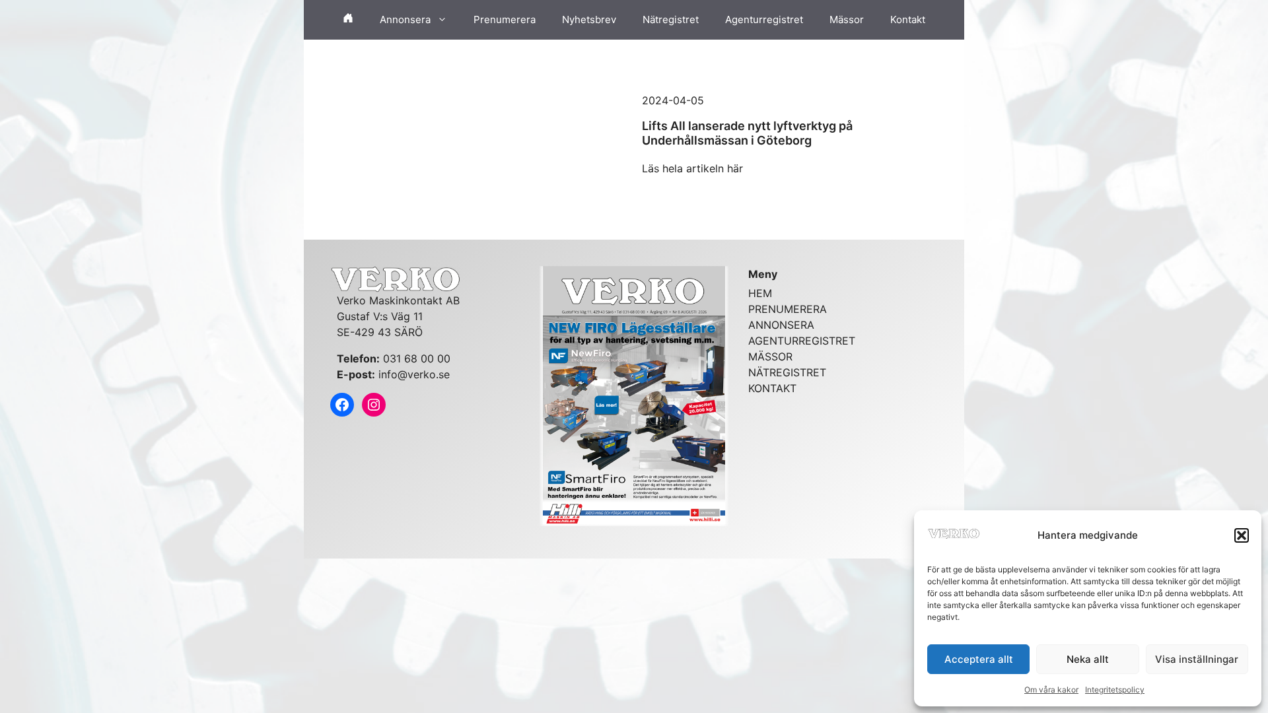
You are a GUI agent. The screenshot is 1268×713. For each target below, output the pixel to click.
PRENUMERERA (787, 309)
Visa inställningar (1196, 659)
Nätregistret (671, 19)
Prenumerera (505, 19)
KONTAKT (772, 388)
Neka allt (1088, 659)
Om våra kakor (1051, 690)
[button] (1241, 535)
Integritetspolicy (1115, 690)
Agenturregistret (764, 19)
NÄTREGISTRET (787, 372)
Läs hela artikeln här (692, 168)
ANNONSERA (781, 324)
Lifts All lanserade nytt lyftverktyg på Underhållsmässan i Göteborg (747, 133)
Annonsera (405, 19)
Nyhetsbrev (589, 19)
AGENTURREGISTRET (801, 340)
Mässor (846, 19)
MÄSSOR (770, 356)
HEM (760, 293)
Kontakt (907, 19)
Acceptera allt (978, 659)
